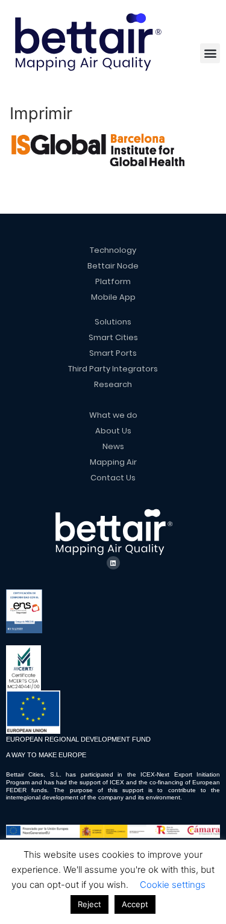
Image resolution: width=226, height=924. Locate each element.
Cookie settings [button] (173, 884)
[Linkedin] (113, 562)
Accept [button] (135, 904)
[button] (210, 53)
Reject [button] (89, 904)
